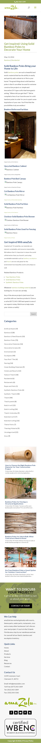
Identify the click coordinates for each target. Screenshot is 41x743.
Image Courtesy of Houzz (9, 237)
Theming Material (10, 428)
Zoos (6, 436)
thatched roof (9, 417)
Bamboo (7, 60)
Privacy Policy (27, 741)
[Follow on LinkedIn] (16, 712)
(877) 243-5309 (17, 687)
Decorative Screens (11, 348)
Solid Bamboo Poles (13, 280)
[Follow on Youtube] (20, 712)
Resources (8, 663)
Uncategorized (9, 432)
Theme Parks (9, 424)
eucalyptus (33, 258)
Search (33, 314)
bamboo (26, 258)
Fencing (7, 363)
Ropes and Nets (9, 386)
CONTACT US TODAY (20, 606)
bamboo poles (13, 72)
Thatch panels (9, 401)
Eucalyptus (8, 356)
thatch (9, 261)
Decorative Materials (12, 344)
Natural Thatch (9, 375)
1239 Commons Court (12, 676)
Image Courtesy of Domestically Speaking (13, 199)
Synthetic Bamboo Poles (14, 282)
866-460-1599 (21, 2)
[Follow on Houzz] (30, 712)
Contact (7, 666)
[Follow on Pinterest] (25, 712)
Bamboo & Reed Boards (12, 336)
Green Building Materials (13, 367)
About (6, 651)
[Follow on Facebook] (11, 712)
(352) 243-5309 (13, 690)
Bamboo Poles (9, 340)
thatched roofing (10, 421)
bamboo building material (21, 288)
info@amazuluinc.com (17, 684)
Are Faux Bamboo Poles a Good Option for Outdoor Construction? (20, 571)
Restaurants (8, 382)
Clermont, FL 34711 (11, 679)
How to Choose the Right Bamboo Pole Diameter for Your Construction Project (20, 467)
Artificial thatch (9, 329)
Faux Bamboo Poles (13, 277)
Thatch (6, 398)
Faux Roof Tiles (9, 359)
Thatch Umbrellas (10, 413)
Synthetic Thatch (10, 394)
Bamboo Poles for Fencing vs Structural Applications (16, 503)
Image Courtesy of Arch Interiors (11, 212)
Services (7, 657)
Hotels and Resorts (11, 371)
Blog (6, 660)
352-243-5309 (22, 596)
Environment (8, 352)
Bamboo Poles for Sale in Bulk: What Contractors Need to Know (19, 537)
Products (7, 654)
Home (6, 648)
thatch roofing (9, 409)
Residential (16, 60)
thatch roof (8, 405)
